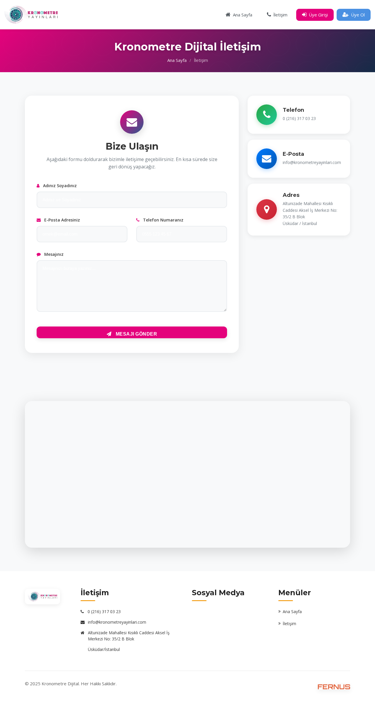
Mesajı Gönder (135, 333)
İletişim (289, 623)
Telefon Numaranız (162, 220)
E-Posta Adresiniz (61, 220)
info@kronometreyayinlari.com (117, 622)
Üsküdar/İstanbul (104, 649)
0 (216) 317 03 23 (104, 611)
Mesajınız (53, 254)
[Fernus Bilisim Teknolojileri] (334, 687)
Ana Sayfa (177, 60)
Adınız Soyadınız (59, 185)
